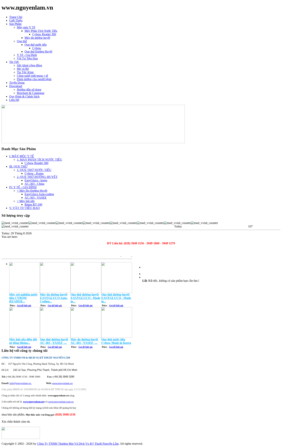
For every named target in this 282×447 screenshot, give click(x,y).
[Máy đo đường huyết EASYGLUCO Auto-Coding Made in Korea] (55, 291)
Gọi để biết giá (24, 305)
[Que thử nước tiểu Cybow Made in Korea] (116, 336)
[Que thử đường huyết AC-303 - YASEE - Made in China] (55, 336)
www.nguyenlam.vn (62, 383)
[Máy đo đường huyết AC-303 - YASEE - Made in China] (86, 336)
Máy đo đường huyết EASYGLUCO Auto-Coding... (54, 298)
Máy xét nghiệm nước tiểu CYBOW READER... (23, 298)
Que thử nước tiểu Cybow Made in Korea (116, 341)
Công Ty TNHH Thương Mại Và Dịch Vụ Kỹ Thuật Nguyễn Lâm (78, 443)
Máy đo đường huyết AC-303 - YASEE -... (84, 341)
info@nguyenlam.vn (21, 383)
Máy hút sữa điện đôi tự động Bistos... (23, 341)
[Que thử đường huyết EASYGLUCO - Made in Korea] (86, 291)
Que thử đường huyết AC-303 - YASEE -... (54, 341)
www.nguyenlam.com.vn (61, 401)
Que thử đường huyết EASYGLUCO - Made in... (85, 298)
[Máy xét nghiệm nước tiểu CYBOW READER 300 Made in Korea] (24, 291)
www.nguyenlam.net (34, 401)
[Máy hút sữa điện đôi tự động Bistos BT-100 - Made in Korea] (24, 336)
